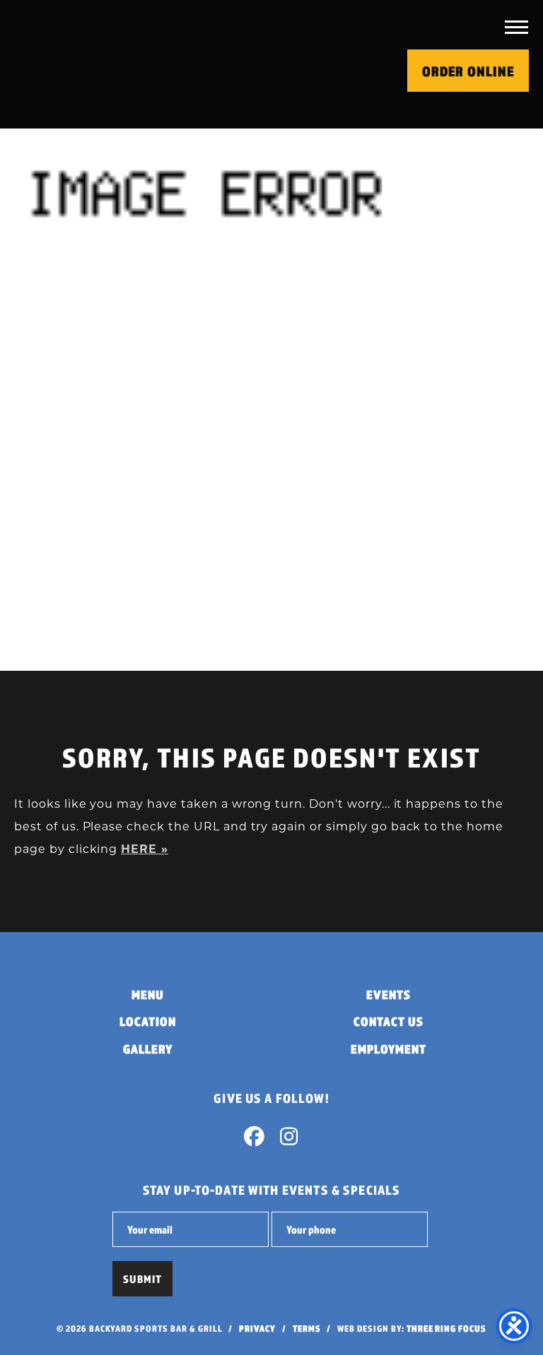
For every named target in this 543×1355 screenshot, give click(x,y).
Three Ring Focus (446, 1328)
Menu (148, 994)
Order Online (468, 71)
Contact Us (389, 1021)
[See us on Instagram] (288, 1139)
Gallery (148, 1048)
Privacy (257, 1328)
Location (147, 1021)
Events (388, 994)
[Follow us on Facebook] (254, 1139)
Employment (388, 1048)
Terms (307, 1328)
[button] (516, 26)
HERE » (144, 850)
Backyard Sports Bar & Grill (102, 64)
